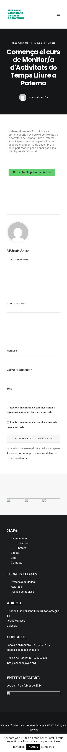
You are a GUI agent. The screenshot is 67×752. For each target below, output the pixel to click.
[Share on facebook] (14, 285)
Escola (15, 552)
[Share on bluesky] (43, 285)
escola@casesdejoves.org (23, 649)
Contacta (16, 562)
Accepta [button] (33, 747)
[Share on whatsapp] (38, 285)
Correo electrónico (19, 369)
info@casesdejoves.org (21, 663)
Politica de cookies (22, 591)
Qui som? (22, 543)
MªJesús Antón (40, 97)
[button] (58, 14)
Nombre (13, 350)
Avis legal (17, 586)
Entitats (21, 548)
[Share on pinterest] (28, 285)
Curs (39, 43)
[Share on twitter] (19, 285)
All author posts (19, 259)
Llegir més (47, 746)
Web (9, 388)
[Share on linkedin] (33, 285)
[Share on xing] (48, 285)
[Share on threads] (24, 285)
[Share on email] (53, 285)
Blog (13, 557)
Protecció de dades (23, 582)
